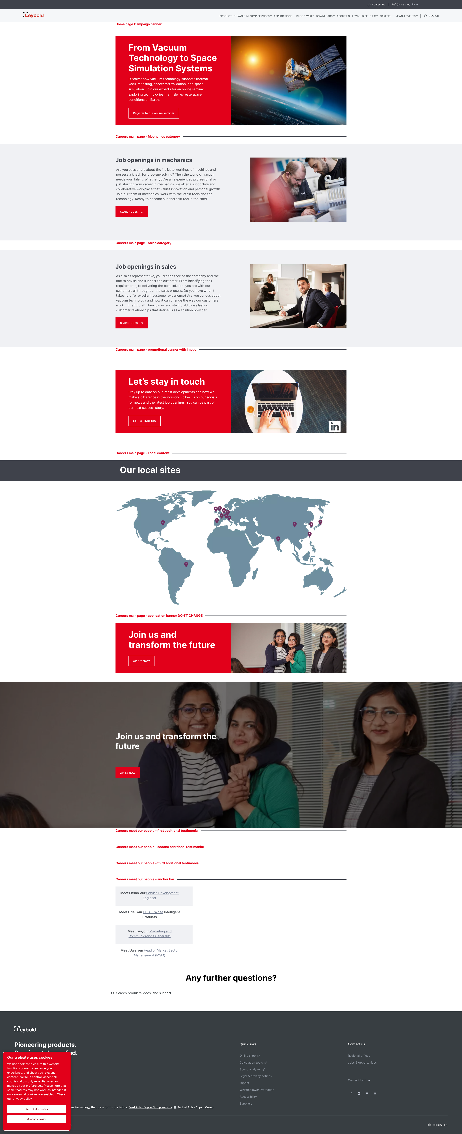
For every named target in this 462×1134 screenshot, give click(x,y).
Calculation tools (251, 1062)
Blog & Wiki (304, 16)
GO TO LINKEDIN (144, 421)
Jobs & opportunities (362, 1062)
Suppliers (246, 1103)
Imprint (244, 1083)
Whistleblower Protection (257, 1090)
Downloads (324, 16)
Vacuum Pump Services (253, 16)
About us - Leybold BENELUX (356, 16)
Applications (283, 16)
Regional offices (359, 1055)
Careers (385, 16)
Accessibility (248, 1096)
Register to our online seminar (153, 113)
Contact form (357, 1080)
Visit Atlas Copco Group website (150, 1107)
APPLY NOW (141, 661)
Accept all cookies (36, 1109)
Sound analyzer (250, 1069)
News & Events (405, 16)
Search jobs (129, 211)
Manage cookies (37, 1119)
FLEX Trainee (153, 912)
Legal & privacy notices (256, 1076)
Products (226, 16)
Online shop (248, 1055)
